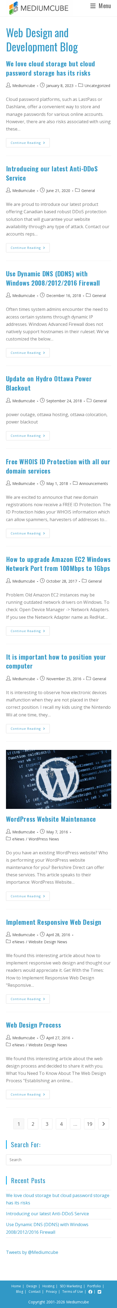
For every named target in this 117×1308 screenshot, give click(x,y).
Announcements (93, 483)
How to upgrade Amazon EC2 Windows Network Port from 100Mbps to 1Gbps (58, 563)
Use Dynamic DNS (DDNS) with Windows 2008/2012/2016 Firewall (53, 277)
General (88, 190)
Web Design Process (33, 1024)
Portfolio (94, 1286)
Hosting (48, 1286)
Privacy (51, 1291)
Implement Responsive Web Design (54, 922)
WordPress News (44, 839)
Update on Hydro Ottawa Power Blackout (49, 382)
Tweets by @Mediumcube (32, 1252)
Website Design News (48, 941)
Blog (19, 1291)
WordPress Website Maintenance (51, 819)
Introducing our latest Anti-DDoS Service (52, 173)
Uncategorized (97, 85)
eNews (18, 839)
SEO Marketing (71, 1286)
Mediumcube (23, 85)
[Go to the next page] (103, 1123)
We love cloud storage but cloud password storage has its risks (51, 68)
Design (31, 1286)
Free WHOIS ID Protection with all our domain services (58, 465)
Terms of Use (72, 1291)
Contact (35, 1291)
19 (89, 1124)
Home (16, 1286)
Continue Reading (30, 141)
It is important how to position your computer (56, 661)
